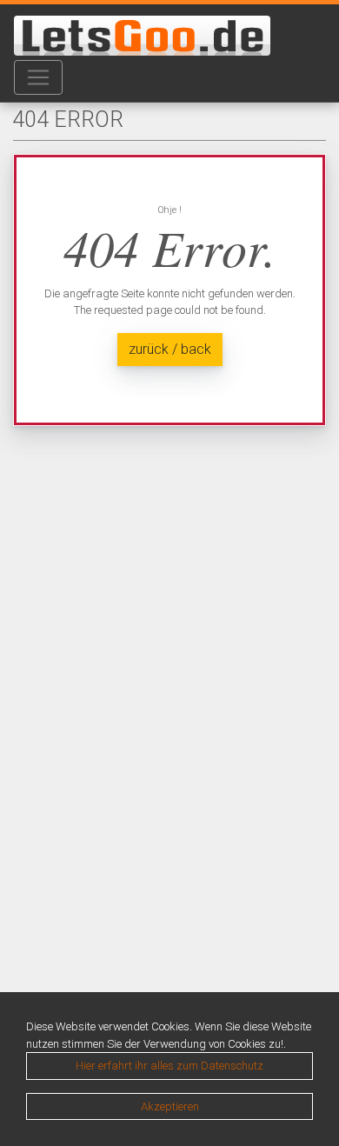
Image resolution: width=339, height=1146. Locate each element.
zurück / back (170, 349)
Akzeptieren (170, 1106)
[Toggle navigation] (38, 77)
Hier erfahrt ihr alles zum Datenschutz (169, 1065)
